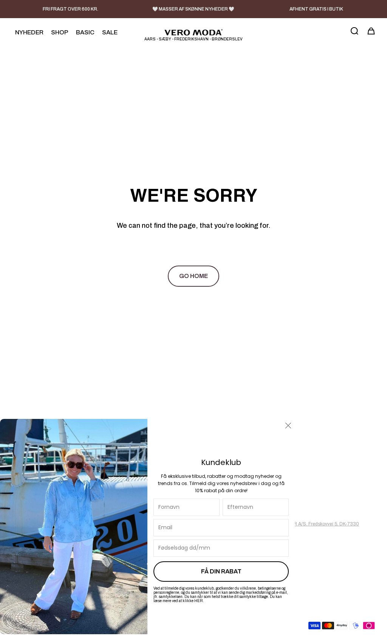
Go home (193, 276)
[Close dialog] (288, 425)
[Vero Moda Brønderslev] (193, 32)
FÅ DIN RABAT (221, 571)
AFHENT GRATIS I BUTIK (316, 9)
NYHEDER (29, 32)
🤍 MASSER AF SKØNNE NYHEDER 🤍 (193, 9)
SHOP (59, 32)
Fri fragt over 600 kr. (70, 9)
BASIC (85, 32)
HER (198, 601)
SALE (110, 32)
